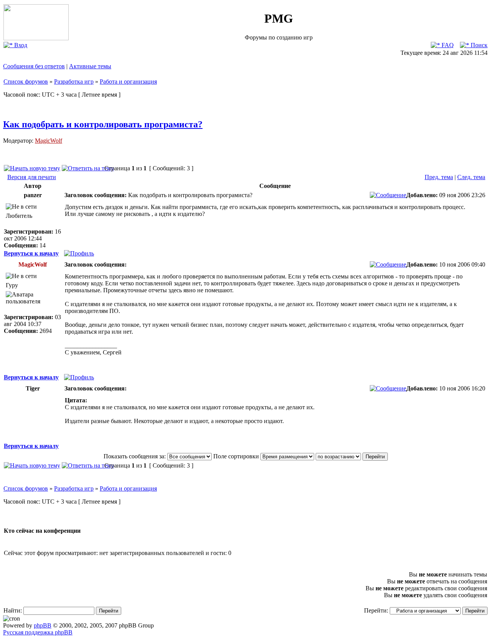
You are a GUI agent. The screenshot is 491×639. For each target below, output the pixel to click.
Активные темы (90, 66)
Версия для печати (31, 177)
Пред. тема (439, 177)
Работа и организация (128, 81)
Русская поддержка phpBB (37, 632)
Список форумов (25, 81)
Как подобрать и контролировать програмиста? (103, 124)
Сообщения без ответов (34, 66)
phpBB (42, 625)
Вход (20, 45)
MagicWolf (48, 140)
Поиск (478, 45)
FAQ (447, 45)
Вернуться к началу (31, 253)
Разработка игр (74, 81)
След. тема (471, 177)
